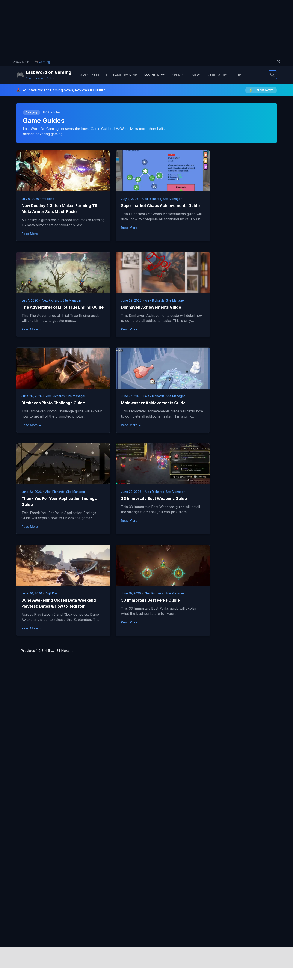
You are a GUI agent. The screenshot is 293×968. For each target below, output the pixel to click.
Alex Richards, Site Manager (162, 199)
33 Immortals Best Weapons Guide (154, 498)
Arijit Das (51, 593)
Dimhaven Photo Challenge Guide (53, 403)
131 (57, 650)
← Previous (25, 650)
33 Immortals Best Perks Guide (150, 600)
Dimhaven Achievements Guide (151, 307)
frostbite (48, 199)
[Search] (272, 74)
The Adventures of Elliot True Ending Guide (62, 307)
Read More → (31, 233)
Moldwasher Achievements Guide (153, 403)
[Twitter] (278, 61)
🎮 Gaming (42, 62)
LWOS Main (21, 62)
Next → (67, 650)
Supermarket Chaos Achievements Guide (160, 205)
